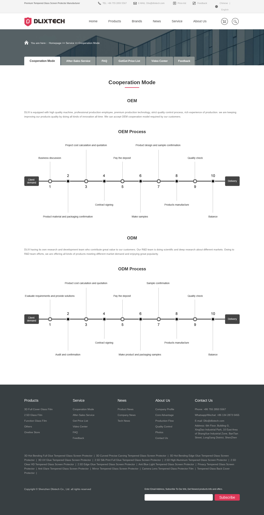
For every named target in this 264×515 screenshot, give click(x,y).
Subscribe (227, 497)
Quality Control (163, 426)
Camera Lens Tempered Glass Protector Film (168, 468)
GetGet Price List (129, 60)
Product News (125, 409)
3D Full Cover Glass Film (38, 409)
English (225, 9)
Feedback (202, 3)
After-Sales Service (78, 60)
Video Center (159, 60)
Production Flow (164, 420)
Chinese (224, 3)
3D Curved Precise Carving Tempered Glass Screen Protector (131, 455)
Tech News (124, 420)
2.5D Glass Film (33, 415)
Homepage (55, 43)
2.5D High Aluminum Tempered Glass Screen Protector (196, 460)
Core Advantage (164, 415)
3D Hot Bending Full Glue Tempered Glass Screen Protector (58, 455)
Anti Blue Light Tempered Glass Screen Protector (166, 464)
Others (28, 426)
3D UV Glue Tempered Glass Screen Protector (64, 460)
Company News (127, 415)
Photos (159, 432)
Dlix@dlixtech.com (155, 3)
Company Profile (164, 409)
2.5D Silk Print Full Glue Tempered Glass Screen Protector (128, 460)
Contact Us (161, 438)
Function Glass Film (35, 420)
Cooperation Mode (83, 409)
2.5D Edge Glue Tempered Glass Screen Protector (106, 464)
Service (70, 43)
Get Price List (80, 420)
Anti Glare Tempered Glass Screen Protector (63, 468)
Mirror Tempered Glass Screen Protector (115, 468)
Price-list (182, 3)
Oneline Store (32, 432)
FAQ (104, 60)
